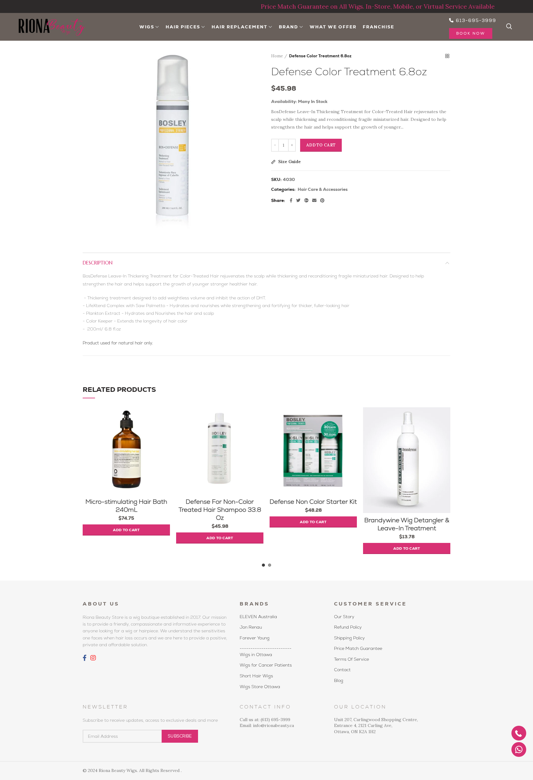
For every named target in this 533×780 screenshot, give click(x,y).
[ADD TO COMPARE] (165, 431)
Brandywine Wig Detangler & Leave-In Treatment (406, 524)
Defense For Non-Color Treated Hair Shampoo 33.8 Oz (220, 510)
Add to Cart (321, 145)
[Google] (306, 200)
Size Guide (289, 161)
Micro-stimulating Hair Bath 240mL (126, 506)
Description (98, 263)
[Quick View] (165, 445)
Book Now (470, 33)
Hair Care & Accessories (323, 189)
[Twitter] (298, 200)
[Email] (314, 200)
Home (277, 56)
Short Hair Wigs (256, 676)
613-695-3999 (475, 20)
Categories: (283, 189)
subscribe (180, 736)
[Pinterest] (322, 200)
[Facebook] (291, 200)
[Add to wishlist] (165, 417)
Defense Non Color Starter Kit (313, 502)
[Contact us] (518, 749)
